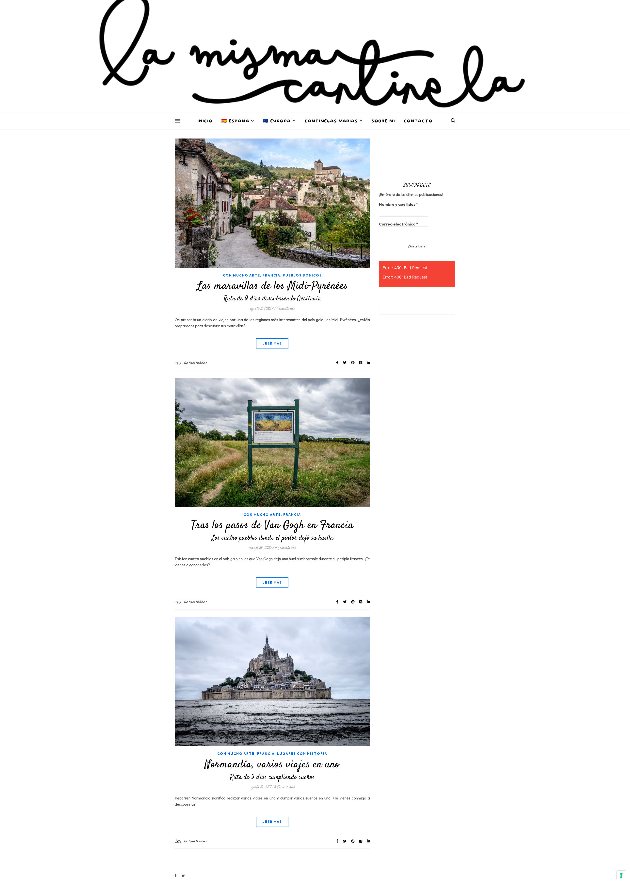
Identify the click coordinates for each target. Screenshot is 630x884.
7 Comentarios (284, 309)
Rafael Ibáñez (195, 363)
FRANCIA (271, 275)
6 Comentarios (285, 548)
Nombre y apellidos (398, 204)
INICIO (205, 121)
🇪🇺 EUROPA (277, 121)
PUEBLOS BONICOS (302, 275)
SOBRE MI (383, 121)
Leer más (272, 343)
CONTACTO (418, 121)
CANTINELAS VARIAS (331, 121)
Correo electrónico (398, 224)
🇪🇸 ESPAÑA (235, 121)
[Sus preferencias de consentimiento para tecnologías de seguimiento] (621, 875)
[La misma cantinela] (315, 56)
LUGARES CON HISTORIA (302, 754)
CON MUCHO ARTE (241, 275)
